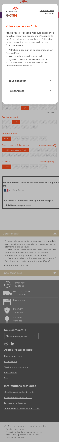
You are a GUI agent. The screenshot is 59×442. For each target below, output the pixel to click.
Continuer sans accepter (47, 11)
